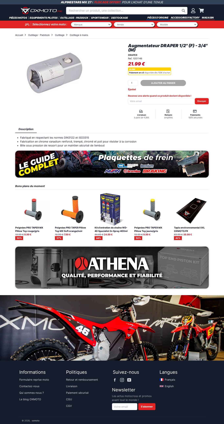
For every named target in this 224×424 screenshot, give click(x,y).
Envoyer (201, 101)
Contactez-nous (29, 386)
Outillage (59, 35)
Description (26, 129)
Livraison (71, 386)
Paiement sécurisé (77, 392)
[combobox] (126, 10)
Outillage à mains (79, 35)
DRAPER (132, 55)
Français (170, 379)
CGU (69, 399)
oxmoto (36, 420)
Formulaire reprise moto (34, 379)
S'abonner (147, 406)
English (169, 386)
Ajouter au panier (163, 83)
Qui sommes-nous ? (31, 392)
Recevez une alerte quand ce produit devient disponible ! (159, 95)
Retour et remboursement (82, 379)
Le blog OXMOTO (30, 399)
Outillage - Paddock (39, 35)
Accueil (19, 35)
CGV (69, 405)
